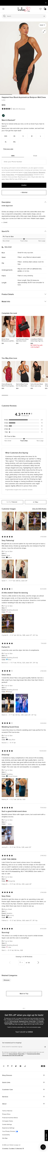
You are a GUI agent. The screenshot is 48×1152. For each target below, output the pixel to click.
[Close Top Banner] (46, 3)
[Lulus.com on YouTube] (20, 1066)
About (4, 1104)
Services (5, 1097)
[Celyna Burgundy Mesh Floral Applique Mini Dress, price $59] (9, 371)
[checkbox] (24, 420)
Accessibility (6, 1134)
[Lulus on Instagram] (3, 1066)
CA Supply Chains (7, 1121)
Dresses (6, 980)
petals (20, 271)
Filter (36, 502)
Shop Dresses (7, 1075)
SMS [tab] (12, 156)
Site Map (4, 1138)
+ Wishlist (24, 192)
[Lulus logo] (24, 9)
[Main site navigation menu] (3, 9)
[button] (42, 25)
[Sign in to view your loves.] (40, 9)
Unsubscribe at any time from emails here (12, 1055)
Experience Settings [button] (8, 1128)
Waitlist (23, 185)
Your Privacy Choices (8, 1131)
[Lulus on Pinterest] (8, 1066)
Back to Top (24, 993)
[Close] (46, 1131)
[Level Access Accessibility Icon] (43, 1066)
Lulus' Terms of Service (31, 172)
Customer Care (7, 1089)
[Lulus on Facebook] (12, 1066)
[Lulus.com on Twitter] (16, 1066)
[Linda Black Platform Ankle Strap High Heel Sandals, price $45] (38, 326)
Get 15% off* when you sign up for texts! (24, 1015)
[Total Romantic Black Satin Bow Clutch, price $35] (23, 326)
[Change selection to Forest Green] (3, 115)
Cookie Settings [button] (7, 1124)
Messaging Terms (23, 1021)
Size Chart (8, 247)
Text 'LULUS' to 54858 (24, 1032)
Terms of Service (13, 1021)
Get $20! (46, 1137)
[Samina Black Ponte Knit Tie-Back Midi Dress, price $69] (23, 371)
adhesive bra (36, 269)
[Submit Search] (44, 16)
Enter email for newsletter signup (12, 1046)
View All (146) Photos (39, 509)
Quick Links (6, 1082)
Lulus (3, 100)
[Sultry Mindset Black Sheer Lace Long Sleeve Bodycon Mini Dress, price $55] (38, 371)
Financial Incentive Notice (25, 174)
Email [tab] (35, 156)
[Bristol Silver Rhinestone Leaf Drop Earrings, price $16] (9, 326)
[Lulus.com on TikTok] (25, 1066)
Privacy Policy (10, 174)
